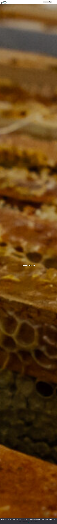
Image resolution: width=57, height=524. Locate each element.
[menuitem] (45, 2)
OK (28, 522)
